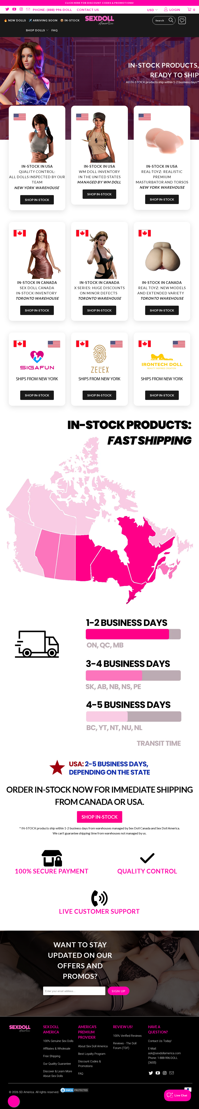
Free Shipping (51, 1056)
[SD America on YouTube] (14, 9)
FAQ (54, 30)
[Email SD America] (28, 9)
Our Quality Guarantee (57, 1063)
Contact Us (88, 9)
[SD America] (99, 20)
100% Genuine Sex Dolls (58, 1041)
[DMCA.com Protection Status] (74, 1092)
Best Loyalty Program (91, 1054)
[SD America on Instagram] (21, 9)
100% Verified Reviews (127, 1035)
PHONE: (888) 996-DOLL (52, 9)
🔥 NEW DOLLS (15, 20)
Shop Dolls (36, 30)
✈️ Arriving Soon (43, 20)
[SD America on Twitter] (7, 9)
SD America (26, 1092)
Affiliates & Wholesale (56, 1048)
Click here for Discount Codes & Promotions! (99, 2)
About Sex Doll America (93, 1046)
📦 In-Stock (70, 20)
